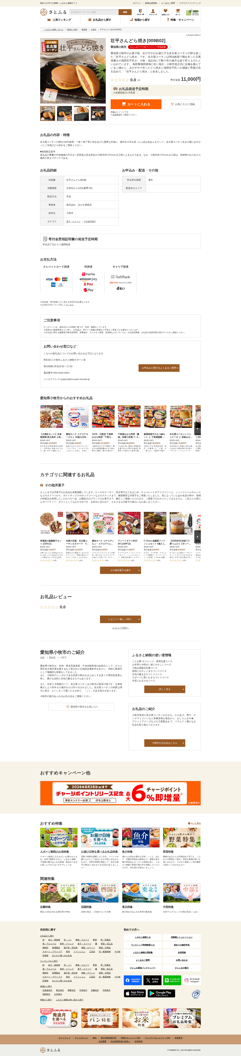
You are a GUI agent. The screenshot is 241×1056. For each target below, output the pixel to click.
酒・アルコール (49, 944)
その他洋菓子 (90, 221)
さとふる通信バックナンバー (143, 968)
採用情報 (138, 1041)
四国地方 (46, 994)
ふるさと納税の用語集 (143, 952)
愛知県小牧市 (118, 46)
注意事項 (116, 115)
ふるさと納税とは (143, 937)
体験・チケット (88, 948)
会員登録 (182, 952)
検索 (125, 12)
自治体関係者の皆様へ (120, 1041)
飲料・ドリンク (67, 944)
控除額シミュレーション (182, 937)
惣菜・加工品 (107, 944)
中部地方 (83, 990)
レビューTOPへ (120, 628)
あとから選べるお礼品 (62, 955)
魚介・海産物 (54, 940)
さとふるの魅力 (182, 968)
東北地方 (60, 990)
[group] (73, 71)
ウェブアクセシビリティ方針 (157, 1038)
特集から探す (46, 1000)
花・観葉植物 (105, 951)
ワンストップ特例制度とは (143, 945)
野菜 (95, 940)
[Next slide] (197, 428)
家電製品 (56, 948)
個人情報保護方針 (109, 1038)
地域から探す (46, 986)
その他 (117, 951)
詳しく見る (165, 689)
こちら (71, 305)
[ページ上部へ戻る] (229, 1035)
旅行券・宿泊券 (71, 948)
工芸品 (92, 951)
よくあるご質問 (168, 3)
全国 (42, 657)
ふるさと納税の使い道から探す (69, 1000)
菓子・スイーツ (73, 221)
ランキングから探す (49, 961)
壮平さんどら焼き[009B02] (138, 40)
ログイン (137, 3)
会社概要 (102, 1041)
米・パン (68, 940)
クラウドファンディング (190, 3)
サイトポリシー (81, 1038)
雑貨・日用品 (105, 948)
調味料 (45, 948)
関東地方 (72, 990)
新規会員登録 (151, 3)
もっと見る (196, 823)
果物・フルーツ (82, 940)
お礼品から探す (47, 936)
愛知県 (52, 657)
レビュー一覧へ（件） (120, 619)
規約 (95, 1038)
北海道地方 (47, 990)
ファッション (79, 951)
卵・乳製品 (105, 940)
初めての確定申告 (182, 945)
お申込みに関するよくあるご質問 (159, 368)
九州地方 (58, 994)
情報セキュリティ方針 (131, 1038)
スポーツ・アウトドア (52, 951)
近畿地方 (95, 990)
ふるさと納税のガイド (140, 12)
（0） (138, 80)
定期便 (45, 955)
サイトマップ (64, 1038)
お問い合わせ (182, 960)
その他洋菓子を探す (120, 570)
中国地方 (106, 990)
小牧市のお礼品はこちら (164, 743)
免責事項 (178, 1038)
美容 (68, 951)
